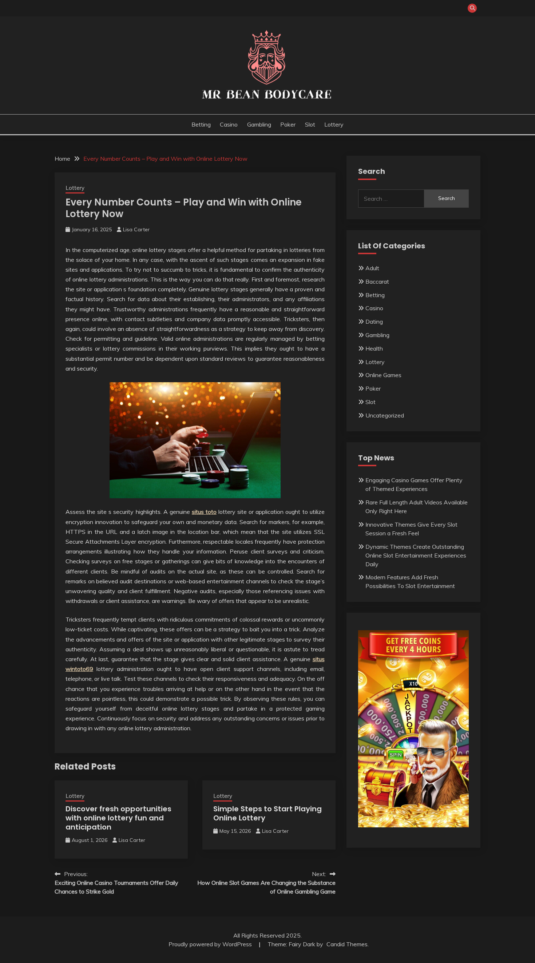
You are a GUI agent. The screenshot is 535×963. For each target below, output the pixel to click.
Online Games (383, 375)
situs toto (204, 511)
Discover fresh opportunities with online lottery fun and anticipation (118, 818)
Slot (310, 124)
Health (374, 348)
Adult (372, 268)
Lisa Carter (136, 229)
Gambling (259, 124)
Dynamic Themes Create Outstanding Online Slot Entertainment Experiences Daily (415, 555)
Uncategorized (384, 415)
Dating (374, 321)
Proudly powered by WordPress (211, 944)
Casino (229, 124)
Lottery (334, 124)
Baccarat (377, 281)
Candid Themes (347, 944)
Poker (288, 124)
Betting (201, 124)
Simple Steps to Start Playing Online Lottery (267, 813)
